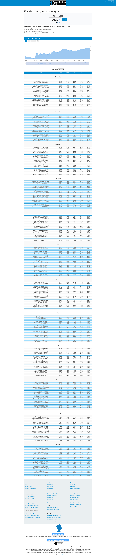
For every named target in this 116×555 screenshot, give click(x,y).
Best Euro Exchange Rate (29, 511)
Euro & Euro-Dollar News (75, 491)
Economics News (73, 506)
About (26, 484)
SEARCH (110, 1)
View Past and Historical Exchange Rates (33, 35)
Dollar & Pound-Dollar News (75, 490)
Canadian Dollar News (74, 497)
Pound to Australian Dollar (52, 491)
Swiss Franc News (73, 501)
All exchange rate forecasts (30, 496)
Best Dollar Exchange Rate (30, 513)
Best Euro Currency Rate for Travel (54, 515)
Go (64, 19)
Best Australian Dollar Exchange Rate (32, 515)
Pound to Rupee (50, 501)
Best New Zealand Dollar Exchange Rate (32, 517)
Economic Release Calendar (52, 507)
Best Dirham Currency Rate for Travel (54, 521)
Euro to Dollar (50, 490)
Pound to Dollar (50, 488)
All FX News (72, 484)
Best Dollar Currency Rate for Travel (54, 517)
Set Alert (58, 22)
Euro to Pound (50, 486)
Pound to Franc (50, 499)
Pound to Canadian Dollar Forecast (31, 507)
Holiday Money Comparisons (52, 511)
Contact (26, 482)
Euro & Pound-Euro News (75, 488)
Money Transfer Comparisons (53, 509)
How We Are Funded (29, 486)
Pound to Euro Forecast (29, 498)
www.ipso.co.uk (84, 550)
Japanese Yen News (74, 499)
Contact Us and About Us (58, 534)
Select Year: (58, 15)
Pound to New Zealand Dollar (53, 493)
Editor (87, 549)
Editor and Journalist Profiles (30, 490)
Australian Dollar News (74, 493)
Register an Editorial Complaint (30, 491)
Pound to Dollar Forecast (29, 500)
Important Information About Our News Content (58, 540)
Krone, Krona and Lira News (75, 504)
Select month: (55, 69)
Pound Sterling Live (60, 554)
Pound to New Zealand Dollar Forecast (32, 505)
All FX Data (49, 482)
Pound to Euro (50, 484)
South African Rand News (75, 502)
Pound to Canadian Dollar (52, 495)
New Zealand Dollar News (75, 495)
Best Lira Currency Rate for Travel (53, 519)
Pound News (72, 486)
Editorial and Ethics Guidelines (30, 488)
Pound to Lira (50, 502)
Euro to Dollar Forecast (29, 501)
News (71, 482)
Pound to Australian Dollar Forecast (31, 503)
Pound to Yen (50, 497)
